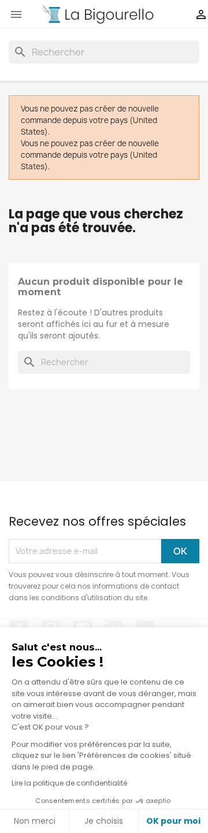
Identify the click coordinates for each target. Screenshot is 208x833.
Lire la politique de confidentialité (69, 783)
